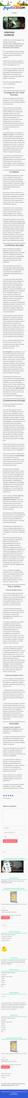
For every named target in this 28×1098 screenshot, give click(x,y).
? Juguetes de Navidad (6, 936)
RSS (2, 986)
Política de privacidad (6, 1073)
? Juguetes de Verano (6, 938)
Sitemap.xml (15, 1094)
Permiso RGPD (4, 910)
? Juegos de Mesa (5, 940)
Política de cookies (5, 1075)
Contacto (3, 1077)
